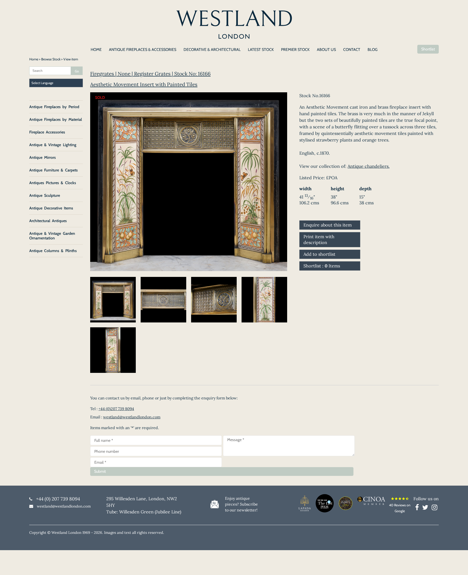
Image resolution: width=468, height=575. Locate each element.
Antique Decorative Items (51, 208)
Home (33, 59)
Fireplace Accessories (47, 132)
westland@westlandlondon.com (131, 417)
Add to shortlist (319, 254)
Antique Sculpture (44, 195)
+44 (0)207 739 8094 (116, 408)
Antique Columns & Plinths (53, 250)
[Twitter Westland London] (426, 508)
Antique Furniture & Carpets (53, 170)
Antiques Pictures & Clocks (52, 182)
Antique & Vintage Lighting (52, 144)
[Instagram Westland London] (434, 508)
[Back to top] (458, 565)
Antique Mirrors (42, 157)
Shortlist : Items (321, 266)
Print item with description (318, 239)
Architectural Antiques (48, 220)
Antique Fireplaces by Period (54, 106)
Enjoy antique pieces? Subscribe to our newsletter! (241, 504)
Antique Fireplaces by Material (55, 119)
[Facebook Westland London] (418, 508)
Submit (100, 471)
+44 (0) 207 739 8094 (58, 499)
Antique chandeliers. (369, 166)
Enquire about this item (327, 225)
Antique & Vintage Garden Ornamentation (52, 235)
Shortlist (428, 49)
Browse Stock (50, 59)
